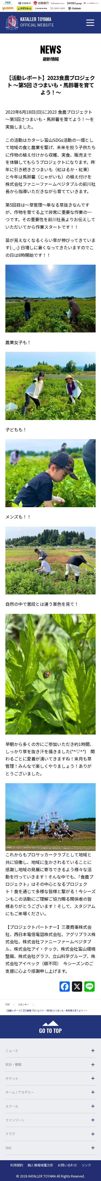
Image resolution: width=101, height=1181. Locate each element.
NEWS (50, 49)
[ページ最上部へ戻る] (50, 1027)
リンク (86, 1165)
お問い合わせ (67, 1165)
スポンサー (23, 1004)
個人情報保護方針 (40, 1165)
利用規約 (16, 1165)
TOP (7, 1004)
